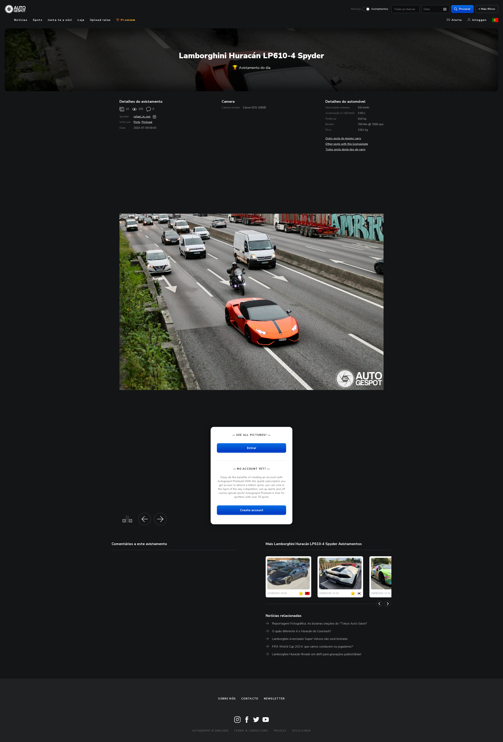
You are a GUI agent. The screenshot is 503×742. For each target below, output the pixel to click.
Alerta (457, 20)
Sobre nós (227, 698)
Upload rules (100, 20)
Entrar (251, 448)
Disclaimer (301, 731)
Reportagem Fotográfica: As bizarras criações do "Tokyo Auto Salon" (319, 623)
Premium (127, 20)
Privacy (280, 731)
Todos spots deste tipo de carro (345, 149)
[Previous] (380, 604)
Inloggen (479, 20)
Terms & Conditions (251, 731)
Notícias (356, 9)
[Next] (387, 604)
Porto (137, 122)
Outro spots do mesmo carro (343, 138)
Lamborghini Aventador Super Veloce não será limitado (310, 639)
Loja (81, 20)
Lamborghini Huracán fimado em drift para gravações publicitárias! (316, 654)
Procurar (465, 9)
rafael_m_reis (142, 116)
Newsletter (274, 698)
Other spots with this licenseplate (346, 144)
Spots (37, 20)
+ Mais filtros (486, 9)
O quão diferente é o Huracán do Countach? (301, 631)
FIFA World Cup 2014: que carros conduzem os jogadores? (312, 646)
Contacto (249, 698)
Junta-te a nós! (60, 20)
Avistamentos (379, 9)
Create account (251, 510)
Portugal (147, 122)
